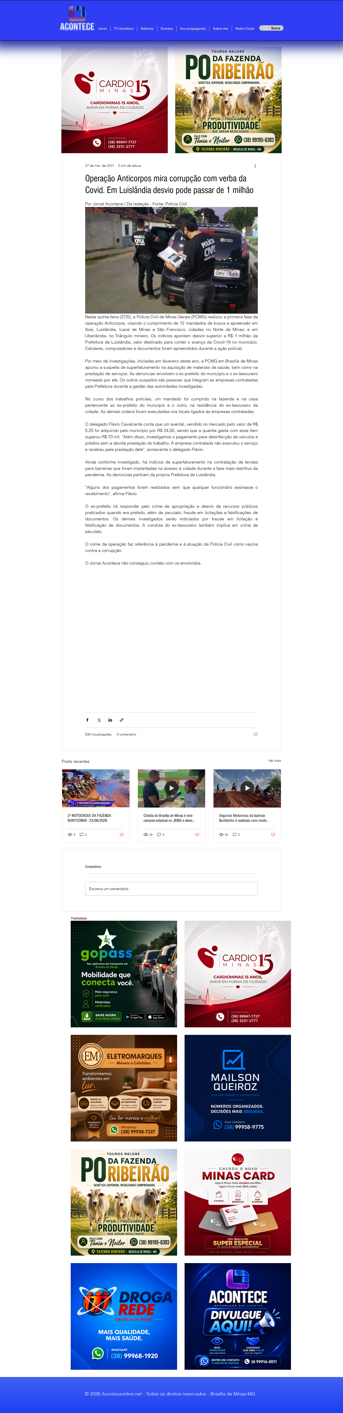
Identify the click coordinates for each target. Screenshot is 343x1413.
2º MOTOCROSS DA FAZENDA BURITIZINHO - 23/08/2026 (89, 818)
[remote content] (171, 636)
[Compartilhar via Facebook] (87, 720)
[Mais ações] (255, 165)
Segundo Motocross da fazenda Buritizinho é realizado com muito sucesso (243, 818)
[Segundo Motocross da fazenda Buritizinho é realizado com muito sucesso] (247, 788)
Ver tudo (274, 760)
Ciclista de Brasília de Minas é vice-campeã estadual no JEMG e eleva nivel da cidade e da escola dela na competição (168, 818)
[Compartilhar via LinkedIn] (110, 720)
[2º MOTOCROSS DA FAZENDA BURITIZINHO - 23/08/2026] (96, 788)
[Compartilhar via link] (121, 720)
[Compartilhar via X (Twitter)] (99, 720)
